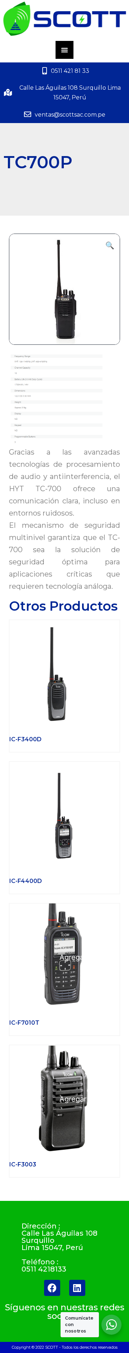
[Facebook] (52, 1288)
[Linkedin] (77, 1288)
